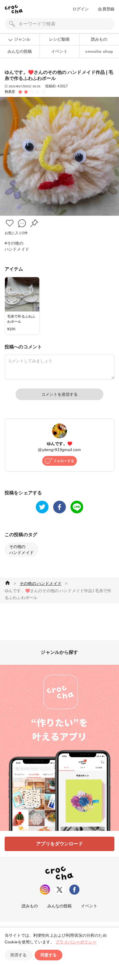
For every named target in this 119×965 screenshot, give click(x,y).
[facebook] (59, 507)
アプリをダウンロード (59, 843)
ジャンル (22, 39)
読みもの (99, 39)
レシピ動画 (59, 39)
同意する (48, 955)
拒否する (18, 955)
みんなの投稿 (20, 51)
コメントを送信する (59, 394)
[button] (10, 223)
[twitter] (42, 507)
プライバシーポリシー (75, 942)
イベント (59, 51)
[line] (76, 507)
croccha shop (99, 51)
